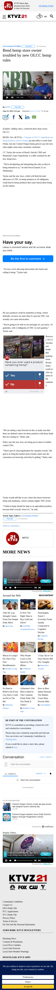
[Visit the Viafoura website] (47, 826)
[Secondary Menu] (6, 16)
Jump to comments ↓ (11, 526)
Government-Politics (29, 516)
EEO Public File (10, 908)
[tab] (10, 774)
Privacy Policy (9, 918)
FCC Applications (10, 911)
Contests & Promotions (13, 942)
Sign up (48, 757)
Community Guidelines (13, 902)
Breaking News (9, 938)
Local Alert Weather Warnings (16, 951)
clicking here (11, 739)
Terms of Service (10, 921)
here (15, 747)
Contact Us (7, 905)
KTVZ (7, 107)
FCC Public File (10, 915)
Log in (42, 757)
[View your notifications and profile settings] (50, 773)
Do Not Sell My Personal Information (19, 924)
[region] (28, 792)
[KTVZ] (19, 16)
